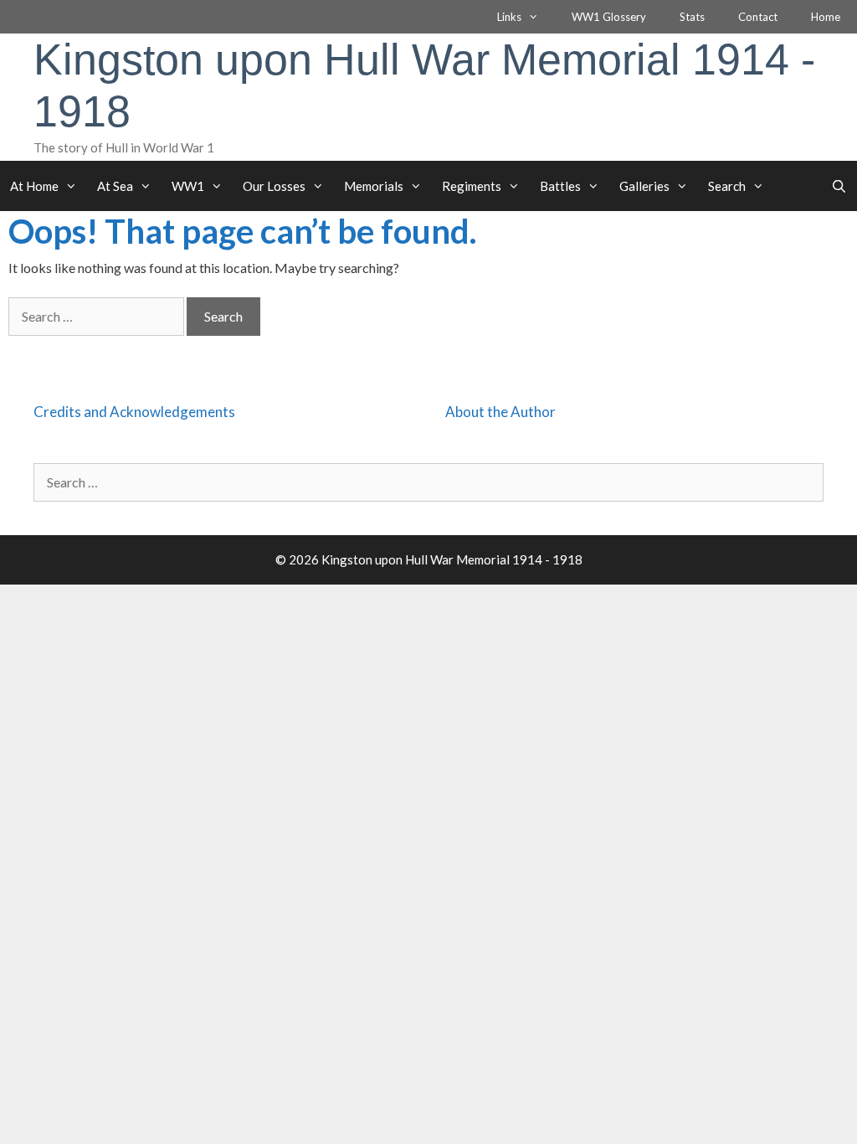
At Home (34, 185)
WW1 (188, 185)
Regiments (471, 185)
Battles (560, 185)
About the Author (500, 411)
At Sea (115, 185)
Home (825, 16)
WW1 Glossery (609, 16)
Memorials (373, 185)
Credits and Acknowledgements (134, 411)
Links (509, 16)
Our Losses (274, 185)
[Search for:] (97, 316)
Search (727, 185)
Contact (757, 16)
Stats (692, 16)
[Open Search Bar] (839, 186)
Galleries (644, 185)
